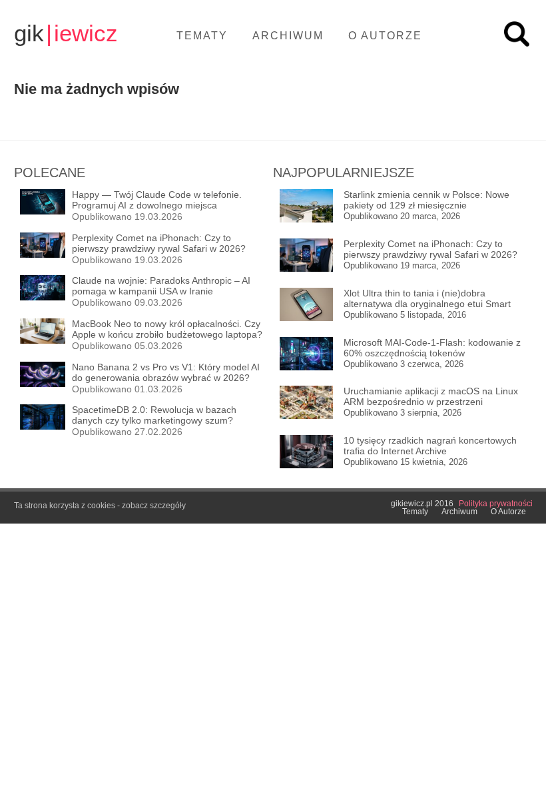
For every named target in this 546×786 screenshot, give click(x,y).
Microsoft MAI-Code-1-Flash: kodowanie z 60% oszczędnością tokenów (432, 347)
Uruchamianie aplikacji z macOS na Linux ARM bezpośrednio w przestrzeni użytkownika (431, 397)
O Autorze (385, 35)
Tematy (202, 35)
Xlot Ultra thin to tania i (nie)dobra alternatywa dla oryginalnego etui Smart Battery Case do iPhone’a (427, 299)
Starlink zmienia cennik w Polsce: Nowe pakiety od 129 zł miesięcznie (426, 199)
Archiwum (288, 35)
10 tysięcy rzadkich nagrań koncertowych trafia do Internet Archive (430, 445)
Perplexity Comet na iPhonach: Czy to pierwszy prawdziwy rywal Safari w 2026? (430, 249)
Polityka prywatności (496, 503)
